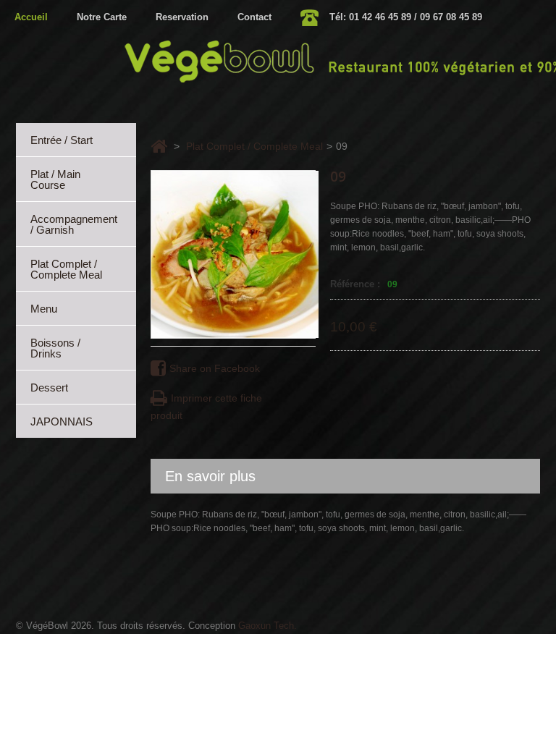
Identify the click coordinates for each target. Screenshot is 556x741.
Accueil (31, 17)
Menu (43, 308)
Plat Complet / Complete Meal (66, 269)
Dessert (49, 387)
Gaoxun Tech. (267, 625)
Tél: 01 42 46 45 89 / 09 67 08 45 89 (405, 17)
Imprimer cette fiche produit (206, 406)
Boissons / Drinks (55, 348)
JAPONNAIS (61, 421)
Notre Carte (102, 17)
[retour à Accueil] (159, 146)
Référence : (355, 284)
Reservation (182, 17)
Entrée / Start (61, 140)
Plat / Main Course (55, 179)
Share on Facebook (214, 368)
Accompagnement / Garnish (73, 224)
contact (254, 17)
